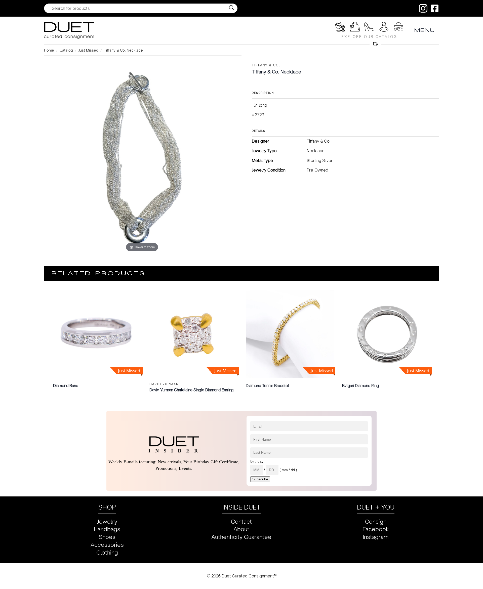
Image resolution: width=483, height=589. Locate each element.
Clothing (107, 552)
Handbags (107, 529)
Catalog (66, 50)
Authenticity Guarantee (241, 536)
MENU (424, 30)
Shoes (107, 536)
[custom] (423, 8)
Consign (375, 521)
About (241, 529)
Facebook (376, 529)
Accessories (107, 544)
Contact (241, 521)
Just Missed (88, 50)
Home (49, 50)
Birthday (256, 461)
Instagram (376, 536)
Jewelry (107, 521)
